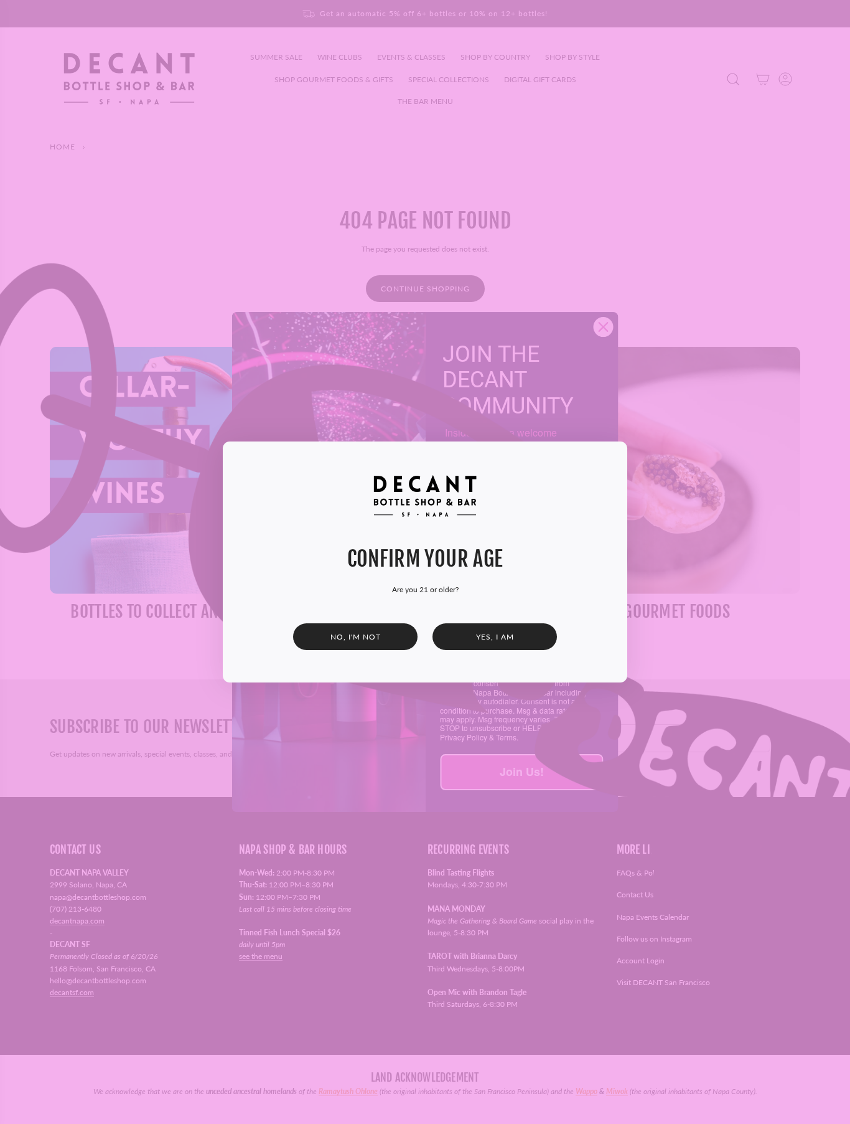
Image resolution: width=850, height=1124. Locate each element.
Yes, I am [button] (495, 636)
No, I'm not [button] (355, 636)
